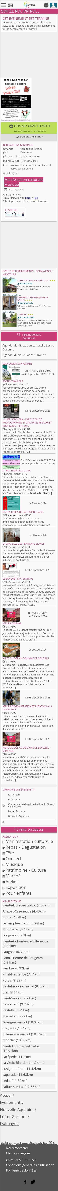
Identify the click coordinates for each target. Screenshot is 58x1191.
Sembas (8, 968)
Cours (7, 917)
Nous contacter (17, 1148)
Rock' (28, 197)
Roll (36, 197)
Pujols (7, 980)
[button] (29, 128)
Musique (11, 184)
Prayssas (9, 1028)
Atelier (12, 881)
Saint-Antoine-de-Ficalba (21, 1046)
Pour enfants (19, 893)
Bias (6, 992)
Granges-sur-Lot (15, 1022)
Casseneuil (11, 1004)
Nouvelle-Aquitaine (18, 816)
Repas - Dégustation (26, 847)
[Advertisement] (29, 55)
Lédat (7, 1080)
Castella (9, 1010)
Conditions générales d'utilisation (30, 1165)
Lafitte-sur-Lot (13, 1086)
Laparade (10, 1074)
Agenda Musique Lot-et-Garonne (24, 355)
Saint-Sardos (12, 998)
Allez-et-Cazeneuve (17, 911)
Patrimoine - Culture (26, 870)
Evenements (11, 1102)
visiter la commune (29, 829)
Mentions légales (18, 1153)
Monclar (9, 1040)
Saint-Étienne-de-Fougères (23, 957)
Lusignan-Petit (14, 1068)
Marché (13, 876)
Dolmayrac (14, 799)
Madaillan (10, 1016)
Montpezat (11, 929)
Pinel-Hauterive (14, 974)
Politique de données (21, 1170)
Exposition (16, 887)
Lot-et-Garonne (16, 811)
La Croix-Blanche (15, 1062)
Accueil (6, 1095)
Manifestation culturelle (23, 179)
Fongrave (10, 935)
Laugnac (9, 951)
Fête (10, 853)
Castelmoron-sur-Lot (18, 986)
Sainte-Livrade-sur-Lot (19, 905)
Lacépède (10, 1056)
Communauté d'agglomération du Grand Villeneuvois (31, 805)
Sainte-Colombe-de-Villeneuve (25, 941)
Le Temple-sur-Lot (16, 923)
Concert (13, 858)
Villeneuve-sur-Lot (16, 1034)
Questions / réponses (21, 1160)
